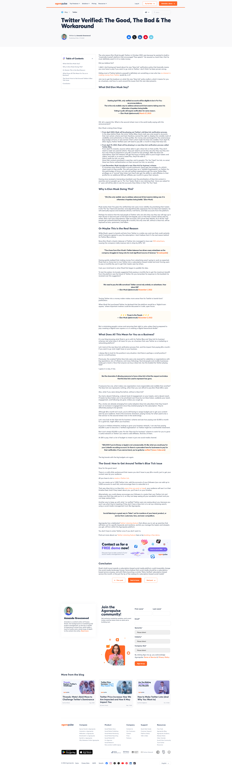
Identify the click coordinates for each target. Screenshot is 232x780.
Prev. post (120, 580)
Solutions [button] (85, 3)
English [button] (164, 763)
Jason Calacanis (158, 450)
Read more (85, 631)
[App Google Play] (69, 752)
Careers (128, 733)
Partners (128, 738)
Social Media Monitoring (112, 733)
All (146, 12)
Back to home (134, 580)
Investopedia (162, 253)
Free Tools (160, 729)
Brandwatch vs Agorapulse (87, 736)
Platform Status (145, 733)
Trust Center (160, 742)
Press (128, 736)
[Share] (129, 37)
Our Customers (130, 731)
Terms (77, 763)
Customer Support (146, 731)
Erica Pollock (67, 702)
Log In (137, 3)
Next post (150, 580)
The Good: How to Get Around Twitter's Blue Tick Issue (77, 79)
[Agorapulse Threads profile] (115, 763)
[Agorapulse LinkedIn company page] (131, 763)
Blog (66, 12)
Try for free (148, 3)
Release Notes (161, 736)
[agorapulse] (61, 3)
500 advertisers (158, 241)
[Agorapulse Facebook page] (107, 763)
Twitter (74, 12)
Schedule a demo (167, 3)
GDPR (94, 763)
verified (147, 450)
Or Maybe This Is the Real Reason (74, 70)
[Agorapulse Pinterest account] (127, 763)
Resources (160, 745)
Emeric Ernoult (105, 705)
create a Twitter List (121, 478)
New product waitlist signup (113, 745)
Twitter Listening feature (129, 523)
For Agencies (108, 740)
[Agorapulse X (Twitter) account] (119, 763)
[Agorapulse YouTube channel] (123, 763)
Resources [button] (101, 3)
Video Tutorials (161, 738)
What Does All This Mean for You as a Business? (75, 74)
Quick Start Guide (146, 729)
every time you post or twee (135, 488)
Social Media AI (109, 742)
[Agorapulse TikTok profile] (134, 763)
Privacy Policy (85, 763)
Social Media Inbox (110, 729)
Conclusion (66, 83)
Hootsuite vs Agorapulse (86, 731)
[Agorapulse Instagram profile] (111, 763)
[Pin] (146, 37)
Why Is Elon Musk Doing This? (73, 67)
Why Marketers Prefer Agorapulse (89, 740)
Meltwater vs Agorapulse (86, 733)
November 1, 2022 (145, 290)
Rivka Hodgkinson (143, 702)
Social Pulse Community (164, 740)
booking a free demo (152, 535)
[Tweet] (134, 37)
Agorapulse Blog (161, 731)
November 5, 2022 (145, 317)
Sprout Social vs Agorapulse (87, 729)
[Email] (151, 37)
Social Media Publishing (111, 731)
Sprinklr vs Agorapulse (85, 738)
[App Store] (86, 752)
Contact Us (129, 729)
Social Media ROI (110, 738)
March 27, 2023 (145, 113)
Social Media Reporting (111, 736)
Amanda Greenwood (76, 618)
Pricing (94, 3)
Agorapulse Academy (163, 733)
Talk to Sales (144, 736)
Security (101, 763)
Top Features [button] (74, 3)
